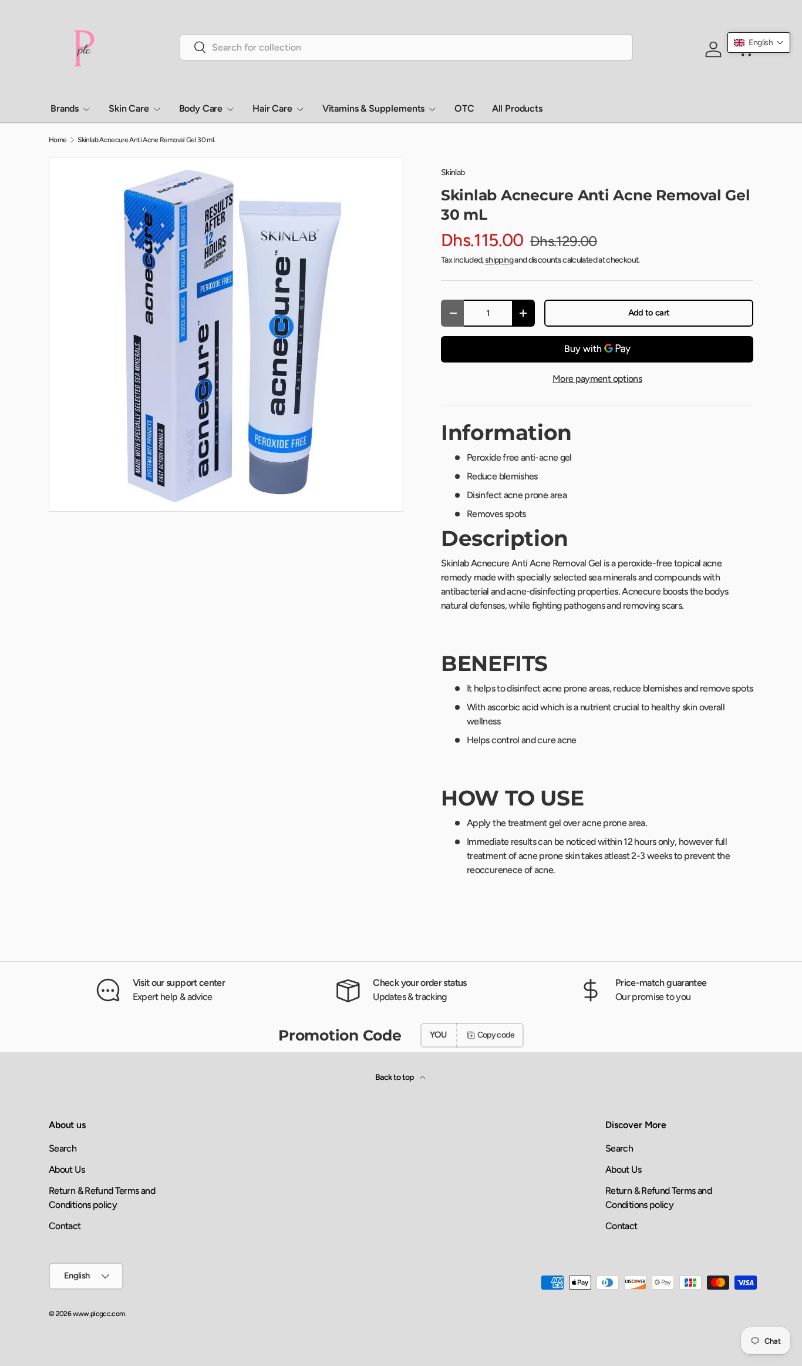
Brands (64, 108)
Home (57, 139)
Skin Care (129, 108)
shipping (499, 260)
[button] (759, 42)
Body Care (201, 108)
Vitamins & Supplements (373, 108)
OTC (464, 108)
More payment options (597, 378)
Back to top (395, 1077)
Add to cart (649, 312)
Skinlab (453, 172)
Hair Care (272, 108)
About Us (67, 1169)
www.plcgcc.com (99, 1314)
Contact (65, 1225)
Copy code (495, 1035)
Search (62, 1148)
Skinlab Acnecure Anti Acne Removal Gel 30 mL (146, 139)
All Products (517, 108)
